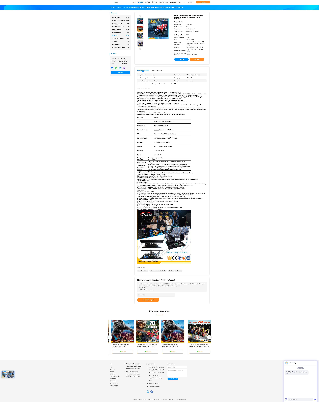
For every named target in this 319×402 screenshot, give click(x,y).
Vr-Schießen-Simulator (120, 26)
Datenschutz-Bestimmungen (114, 384)
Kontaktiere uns (114, 378)
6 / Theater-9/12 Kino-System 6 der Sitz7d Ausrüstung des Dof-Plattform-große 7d (145, 346)
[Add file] (286, 399)
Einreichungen (148, 300)
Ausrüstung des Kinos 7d (175, 270)
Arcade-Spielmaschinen (120, 47)
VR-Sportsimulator (120, 32)
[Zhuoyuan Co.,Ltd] (116, 2)
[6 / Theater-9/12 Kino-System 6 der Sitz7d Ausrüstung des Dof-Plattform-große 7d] (146, 331)
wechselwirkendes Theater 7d (158, 270)
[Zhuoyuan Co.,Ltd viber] (124, 68)
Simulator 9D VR (120, 17)
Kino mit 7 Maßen (143, 270)
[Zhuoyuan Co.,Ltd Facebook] (151, 391)
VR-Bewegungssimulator (120, 20)
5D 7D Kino (120, 35)
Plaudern (203, 2)
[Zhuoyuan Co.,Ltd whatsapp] (116, 68)
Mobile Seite (113, 381)
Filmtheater (120, 41)
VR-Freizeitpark (120, 44)
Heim (111, 367)
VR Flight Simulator (120, 29)
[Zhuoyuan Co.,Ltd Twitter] (148, 391)
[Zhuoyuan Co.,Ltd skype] (120, 68)
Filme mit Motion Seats (120, 38)
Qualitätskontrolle (114, 376)
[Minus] (315, 363)
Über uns (112, 371)
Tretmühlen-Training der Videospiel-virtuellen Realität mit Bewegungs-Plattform (134, 366)
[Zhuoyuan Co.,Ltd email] (112, 68)
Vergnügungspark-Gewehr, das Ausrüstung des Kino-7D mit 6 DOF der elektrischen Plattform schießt (121, 346)
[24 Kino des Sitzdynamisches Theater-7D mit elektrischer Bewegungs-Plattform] (196, 331)
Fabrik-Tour (113, 374)
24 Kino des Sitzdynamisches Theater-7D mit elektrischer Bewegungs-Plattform (195, 346)
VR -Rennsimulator (120, 23)
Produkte (112, 369)
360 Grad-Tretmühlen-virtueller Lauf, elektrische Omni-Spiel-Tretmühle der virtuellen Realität (133, 374)
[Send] (315, 399)
